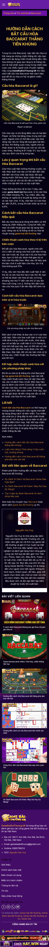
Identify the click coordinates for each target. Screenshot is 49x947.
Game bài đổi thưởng (30, 913)
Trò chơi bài (22, 13)
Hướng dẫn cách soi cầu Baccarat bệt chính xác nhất (23, 732)
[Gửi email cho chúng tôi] (8, 907)
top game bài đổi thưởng (17, 376)
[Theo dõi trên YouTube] (18, 907)
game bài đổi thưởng (23, 505)
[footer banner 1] (24, 938)
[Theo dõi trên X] (3, 907)
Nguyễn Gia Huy (18, 852)
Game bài (26, 918)
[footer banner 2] (24, 943)
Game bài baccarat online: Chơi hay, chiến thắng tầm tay (23, 663)
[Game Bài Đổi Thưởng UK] (14, 4)
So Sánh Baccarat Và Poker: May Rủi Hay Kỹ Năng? (22, 801)
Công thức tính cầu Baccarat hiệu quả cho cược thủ (23, 766)
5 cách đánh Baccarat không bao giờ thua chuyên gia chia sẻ (24, 628)
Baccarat (36, 13)
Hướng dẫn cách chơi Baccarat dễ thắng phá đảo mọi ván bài (24, 697)
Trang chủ (8, 13)
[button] (3, 4)
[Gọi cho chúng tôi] (13, 907)
